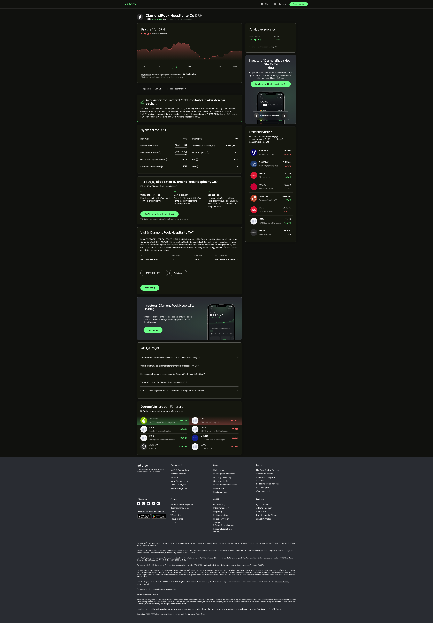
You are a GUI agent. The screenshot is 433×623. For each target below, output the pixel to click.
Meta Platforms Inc (179, 481)
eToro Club (261, 511)
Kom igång (150, 288)
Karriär (173, 511)
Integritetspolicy (221, 508)
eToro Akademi (262, 491)
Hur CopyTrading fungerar (268, 470)
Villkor (277, 582)
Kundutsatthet (220, 492)
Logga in (282, 4)
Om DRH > (160, 89)
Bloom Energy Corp (179, 488)
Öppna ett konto (220, 481)
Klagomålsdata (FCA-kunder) (223, 530)
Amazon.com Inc (178, 474)
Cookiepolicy (219, 504)
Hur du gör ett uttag (222, 477)
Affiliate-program (264, 508)
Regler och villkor (221, 519)
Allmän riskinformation (145, 594)
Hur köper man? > (178, 89)
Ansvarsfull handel (264, 474)
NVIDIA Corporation (179, 470)
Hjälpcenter (218, 470)
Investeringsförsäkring (266, 515)
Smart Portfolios (263, 519)
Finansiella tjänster (154, 273)
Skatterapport (262, 487)
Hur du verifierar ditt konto (225, 485)
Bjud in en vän (262, 504)
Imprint (173, 522)
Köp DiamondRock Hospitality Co (270, 84)
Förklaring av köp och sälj (267, 484)
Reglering (217, 511)
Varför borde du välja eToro (182, 504)
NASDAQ (178, 273)
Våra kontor (175, 515)
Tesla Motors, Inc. (178, 485)
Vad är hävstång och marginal (265, 478)
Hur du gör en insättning (224, 474)
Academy (184, 219)
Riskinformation (220, 515)
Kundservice (218, 488)
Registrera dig (298, 4)
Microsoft (174, 477)
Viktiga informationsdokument (223, 523)
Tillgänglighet (176, 519)
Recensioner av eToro (179, 508)
